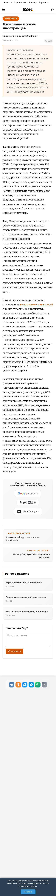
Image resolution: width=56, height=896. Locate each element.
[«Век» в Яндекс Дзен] (28, 502)
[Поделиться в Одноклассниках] (18, 684)
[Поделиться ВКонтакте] (11, 684)
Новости (8, 2)
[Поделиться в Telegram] (31, 684)
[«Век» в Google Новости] (28, 493)
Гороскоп (43, 2)
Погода (32, 2)
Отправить (14, 651)
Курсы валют (20, 2)
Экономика (11, 18)
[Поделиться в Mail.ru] (24, 684)
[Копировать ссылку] (44, 684)
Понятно (28, 892)
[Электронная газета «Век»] (28, 9)
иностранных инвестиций (36, 304)
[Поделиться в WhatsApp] (38, 684)
